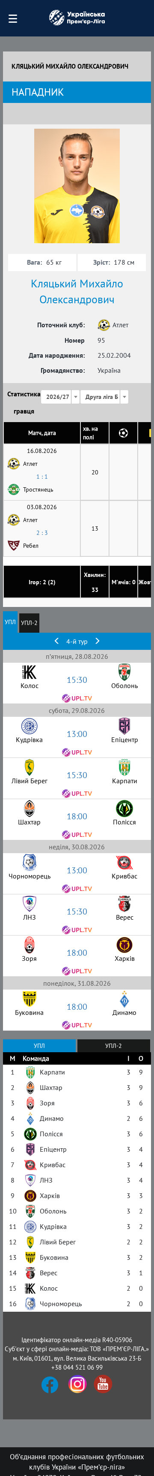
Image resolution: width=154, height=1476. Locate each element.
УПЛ (10, 622)
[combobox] (60, 396)
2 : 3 (42, 533)
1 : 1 (42, 476)
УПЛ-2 (29, 623)
